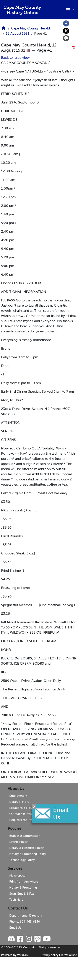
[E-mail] (66, 38)
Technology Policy (22, 860)
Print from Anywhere (23, 881)
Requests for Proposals (25, 820)
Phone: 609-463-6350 (24, 921)
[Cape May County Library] (3, 29)
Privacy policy (49, 955)
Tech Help (16, 899)
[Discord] (12, 939)
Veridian (22, 955)
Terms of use (68, 955)
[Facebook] (66, 23)
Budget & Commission (24, 836)
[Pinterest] (37, 939)
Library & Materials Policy (26, 848)
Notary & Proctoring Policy (27, 854)
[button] (69, 9)
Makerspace (17, 875)
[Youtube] (46, 939)
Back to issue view (15, 57)
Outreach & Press (21, 814)
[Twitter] (66, 31)
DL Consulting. (28, 947)
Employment (18, 796)
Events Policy (18, 842)
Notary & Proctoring (23, 887)
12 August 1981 (17, 33)
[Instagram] (28, 939)
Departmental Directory (25, 915)
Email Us (15, 927)
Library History (19, 802)
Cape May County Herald (30, 28)
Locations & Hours (21, 808)
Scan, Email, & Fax (21, 893)
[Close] (34, 806)
